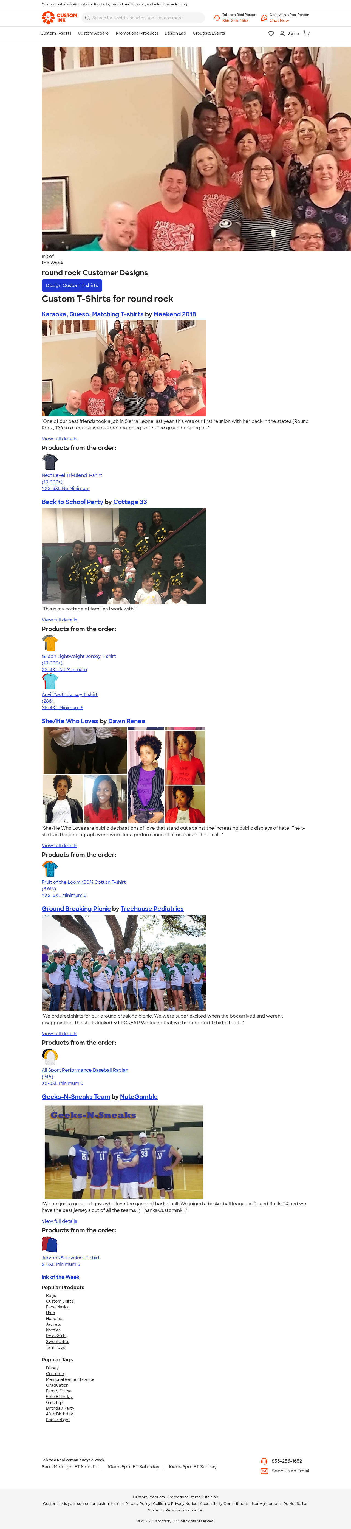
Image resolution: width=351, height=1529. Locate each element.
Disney (52, 1367)
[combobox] (143, 17)
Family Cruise (59, 1391)
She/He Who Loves (70, 721)
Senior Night (58, 1419)
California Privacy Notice (175, 1503)
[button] (289, 21)
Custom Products (149, 1497)
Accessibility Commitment (224, 1503)
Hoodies (54, 1318)
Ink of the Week (61, 1277)
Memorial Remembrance (70, 1379)
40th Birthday (59, 1414)
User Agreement (265, 1503)
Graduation (57, 1385)
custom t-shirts (110, 1503)
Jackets (53, 1324)
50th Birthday (59, 1396)
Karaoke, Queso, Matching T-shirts (93, 314)
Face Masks (57, 1307)
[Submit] (87, 17)
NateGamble (139, 1097)
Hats (50, 1312)
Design (72, 285)
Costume (55, 1373)
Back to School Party (72, 502)
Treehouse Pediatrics (152, 909)
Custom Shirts (59, 1301)
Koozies (53, 1330)
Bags (51, 1295)
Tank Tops (55, 1347)
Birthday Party (60, 1408)
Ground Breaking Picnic (76, 909)
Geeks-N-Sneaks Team (76, 1097)
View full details (59, 439)
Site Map (210, 1497)
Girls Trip (54, 1402)
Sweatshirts (57, 1341)
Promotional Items (183, 1497)
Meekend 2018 (175, 314)
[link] (59, 17)
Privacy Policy (138, 1503)
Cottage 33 (130, 502)
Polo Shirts (56, 1335)
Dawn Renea (126, 721)
